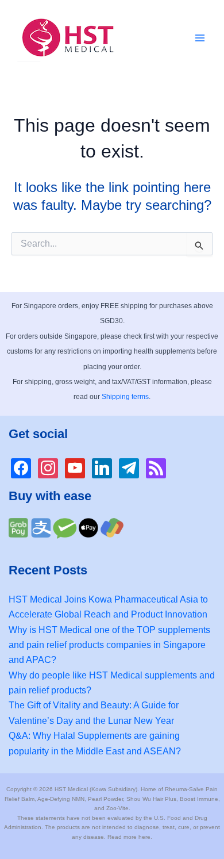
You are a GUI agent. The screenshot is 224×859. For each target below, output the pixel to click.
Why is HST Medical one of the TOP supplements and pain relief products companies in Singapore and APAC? (109, 645)
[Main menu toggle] (200, 38)
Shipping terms (125, 397)
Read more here (128, 837)
